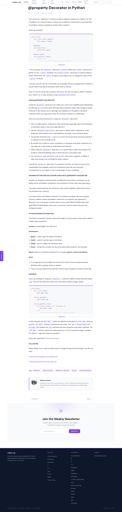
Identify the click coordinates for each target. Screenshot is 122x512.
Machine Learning (76, 485)
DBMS (72, 470)
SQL (72, 500)
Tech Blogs (74, 503)
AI (71, 459)
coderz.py (16, 2)
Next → (89, 399)
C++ (72, 464)
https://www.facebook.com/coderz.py (43, 362)
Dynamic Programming (77, 479)
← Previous (34, 399)
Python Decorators (52, 338)
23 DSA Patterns (75, 456)
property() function (62, 370)
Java (72, 482)
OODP (72, 491)
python (74, 370)
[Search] (110, 2)
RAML (72, 497)
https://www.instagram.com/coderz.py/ (43, 356)
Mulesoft (73, 488)
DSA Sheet (74, 476)
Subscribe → (74, 431)
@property (36, 370)
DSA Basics (74, 473)
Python (26, 2)
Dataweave (74, 467)
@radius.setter (48, 370)
